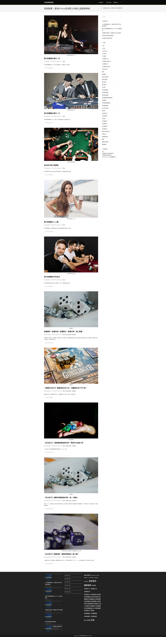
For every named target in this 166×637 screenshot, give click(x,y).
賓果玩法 (104, 134)
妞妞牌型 (104, 74)
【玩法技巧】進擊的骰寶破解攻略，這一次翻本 (61, 497)
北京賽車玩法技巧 (106, 66)
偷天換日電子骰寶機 (51, 165)
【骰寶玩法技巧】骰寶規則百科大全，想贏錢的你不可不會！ (65, 388)
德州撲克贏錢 (96, 577)
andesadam (48, 334)
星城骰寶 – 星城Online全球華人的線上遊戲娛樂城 (112, 8)
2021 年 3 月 (67, 582)
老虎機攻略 (104, 126)
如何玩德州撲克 (93, 575)
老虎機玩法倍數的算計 (107, 38)
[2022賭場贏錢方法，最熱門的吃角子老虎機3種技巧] (48, 577)
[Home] (101, 8)
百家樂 (103, 110)
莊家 (92, 620)
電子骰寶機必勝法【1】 (52, 113)
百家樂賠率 (94, 616)
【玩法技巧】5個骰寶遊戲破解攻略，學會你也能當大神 (63, 443)
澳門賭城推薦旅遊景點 (107, 97)
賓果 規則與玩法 (106, 131)
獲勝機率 (87, 585)
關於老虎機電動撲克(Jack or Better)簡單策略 (53, 597)
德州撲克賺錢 (91, 577)
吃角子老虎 (104, 69)
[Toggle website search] (121, 2)
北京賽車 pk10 (105, 58)
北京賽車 (104, 56)
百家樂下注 (87, 589)
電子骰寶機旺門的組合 (52, 277)
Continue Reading (49, 67)
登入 (103, 151)
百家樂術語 (104, 116)
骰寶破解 (74, 334)
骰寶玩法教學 (68, 334)
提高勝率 (92, 581)
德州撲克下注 (86, 577)
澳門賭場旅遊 (105, 105)
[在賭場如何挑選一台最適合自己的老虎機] (48, 605)
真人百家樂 (87, 620)
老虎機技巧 (104, 121)
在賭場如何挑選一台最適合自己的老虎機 (111, 33)
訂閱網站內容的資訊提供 (107, 153)
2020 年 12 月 (68, 591)
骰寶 (64, 61)
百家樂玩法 (104, 113)
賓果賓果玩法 (105, 136)
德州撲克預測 (86, 581)
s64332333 (48, 61)
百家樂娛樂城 (48, 2)
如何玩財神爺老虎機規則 (107, 35)
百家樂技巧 (87, 591)
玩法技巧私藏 (105, 108)
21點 (103, 46)
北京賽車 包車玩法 (106, 61)
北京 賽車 (104, 53)
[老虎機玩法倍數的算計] (48, 628)
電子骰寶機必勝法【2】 (52, 58)
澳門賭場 (104, 100)
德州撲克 (104, 82)
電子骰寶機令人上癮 (51, 222)
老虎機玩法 (104, 129)
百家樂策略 (94, 613)
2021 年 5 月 (67, 575)
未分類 (103, 87)
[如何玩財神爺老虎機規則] (48, 616)
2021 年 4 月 (67, 578)
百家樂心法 (94, 589)
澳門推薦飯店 (105, 90)
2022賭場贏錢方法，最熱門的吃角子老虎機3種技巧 (53, 583)
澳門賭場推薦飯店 (106, 103)
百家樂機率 (87, 613)
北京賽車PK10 (105, 64)
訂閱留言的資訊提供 (106, 155)
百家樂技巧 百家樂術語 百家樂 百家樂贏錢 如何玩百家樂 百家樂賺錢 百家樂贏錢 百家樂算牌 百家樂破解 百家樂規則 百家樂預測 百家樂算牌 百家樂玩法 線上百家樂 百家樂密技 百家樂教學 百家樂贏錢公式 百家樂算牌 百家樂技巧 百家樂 (92, 602)
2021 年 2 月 (67, 585)
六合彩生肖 (104, 51)
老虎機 (103, 118)
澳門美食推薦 (105, 95)
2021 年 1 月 (67, 588)
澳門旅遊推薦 (105, 92)
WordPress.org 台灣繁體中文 (109, 157)
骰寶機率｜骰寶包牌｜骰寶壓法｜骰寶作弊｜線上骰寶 (63, 331)
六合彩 (103, 48)
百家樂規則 (87, 616)
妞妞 (103, 71)
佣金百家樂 (87, 575)
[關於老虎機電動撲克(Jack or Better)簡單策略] (48, 591)
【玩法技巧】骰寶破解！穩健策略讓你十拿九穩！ (61, 554)
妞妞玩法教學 (105, 77)
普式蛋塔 (104, 84)
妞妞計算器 (104, 79)
